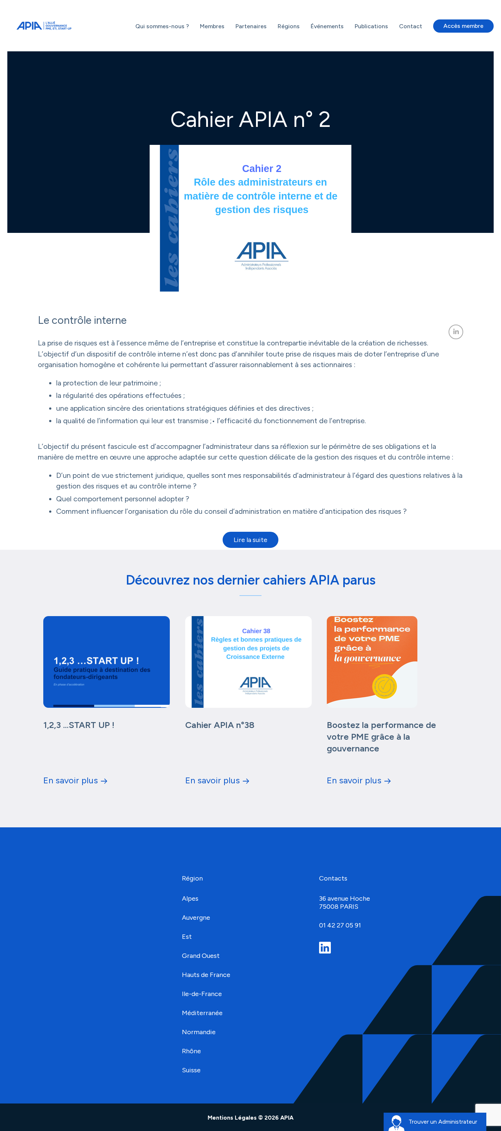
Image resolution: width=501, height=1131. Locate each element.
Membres (212, 26)
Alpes (191, 898)
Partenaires (251, 26)
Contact (410, 26)
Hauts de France (206, 975)
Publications (371, 26)
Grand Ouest (201, 956)
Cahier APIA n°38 (220, 725)
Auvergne (196, 918)
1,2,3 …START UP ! (78, 725)
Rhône (191, 1051)
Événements (327, 26)
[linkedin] (327, 948)
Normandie (199, 1032)
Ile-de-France (202, 994)
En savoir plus (70, 780)
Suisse (191, 1070)
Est (187, 937)
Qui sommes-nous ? (162, 26)
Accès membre (463, 25)
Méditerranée (202, 1013)
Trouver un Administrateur (443, 1121)
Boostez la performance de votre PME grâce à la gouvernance (381, 737)
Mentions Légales (233, 1117)
